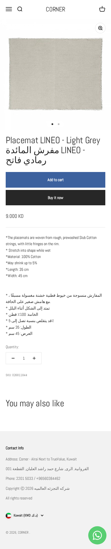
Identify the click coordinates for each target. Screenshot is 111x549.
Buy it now (55, 197)
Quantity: (12, 346)
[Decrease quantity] (13, 358)
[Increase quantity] (34, 358)
